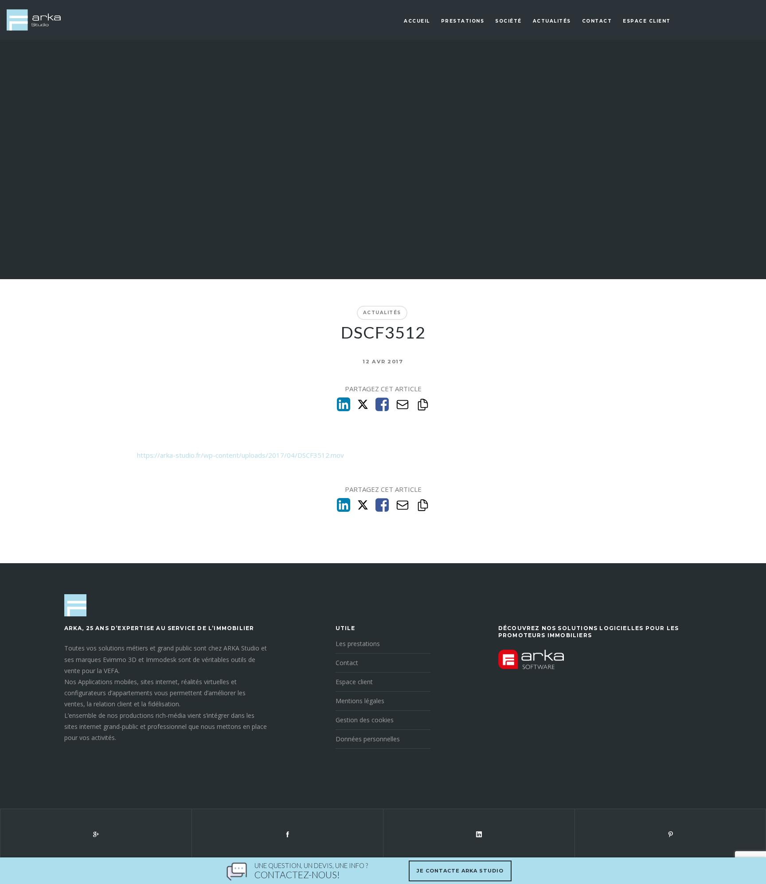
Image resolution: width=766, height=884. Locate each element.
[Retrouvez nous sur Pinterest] (670, 834)
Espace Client (647, 21)
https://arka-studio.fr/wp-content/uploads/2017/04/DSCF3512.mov (240, 455)
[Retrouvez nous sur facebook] (287, 834)
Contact (597, 21)
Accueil (417, 21)
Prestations (463, 21)
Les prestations (358, 643)
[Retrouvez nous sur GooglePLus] (96, 834)
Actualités (552, 21)
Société (508, 21)
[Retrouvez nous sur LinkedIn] (478, 834)
